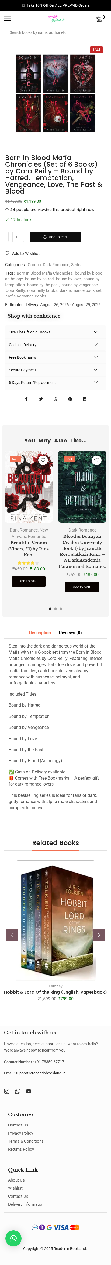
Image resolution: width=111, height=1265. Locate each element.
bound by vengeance (79, 284)
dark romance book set (81, 290)
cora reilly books (42, 290)
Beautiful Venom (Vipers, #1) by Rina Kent (28, 548)
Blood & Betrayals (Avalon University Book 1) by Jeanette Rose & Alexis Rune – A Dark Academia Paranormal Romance (82, 551)
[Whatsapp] (17, 1091)
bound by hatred (39, 279)
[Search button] (101, 32)
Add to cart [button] (28, 581)
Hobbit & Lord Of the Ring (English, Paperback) (55, 992)
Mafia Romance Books (26, 296)
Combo (34, 264)
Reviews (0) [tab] (70, 632)
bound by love (68, 279)
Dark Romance (56, 264)
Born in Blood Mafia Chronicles (44, 273)
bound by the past (43, 284)
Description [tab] (40, 632)
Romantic (37, 536)
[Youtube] (28, 1091)
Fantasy (56, 986)
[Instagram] (6, 1091)
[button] (50, 608)
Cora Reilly (15, 290)
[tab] (40, 632)
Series (76, 264)
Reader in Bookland (70, 1248)
